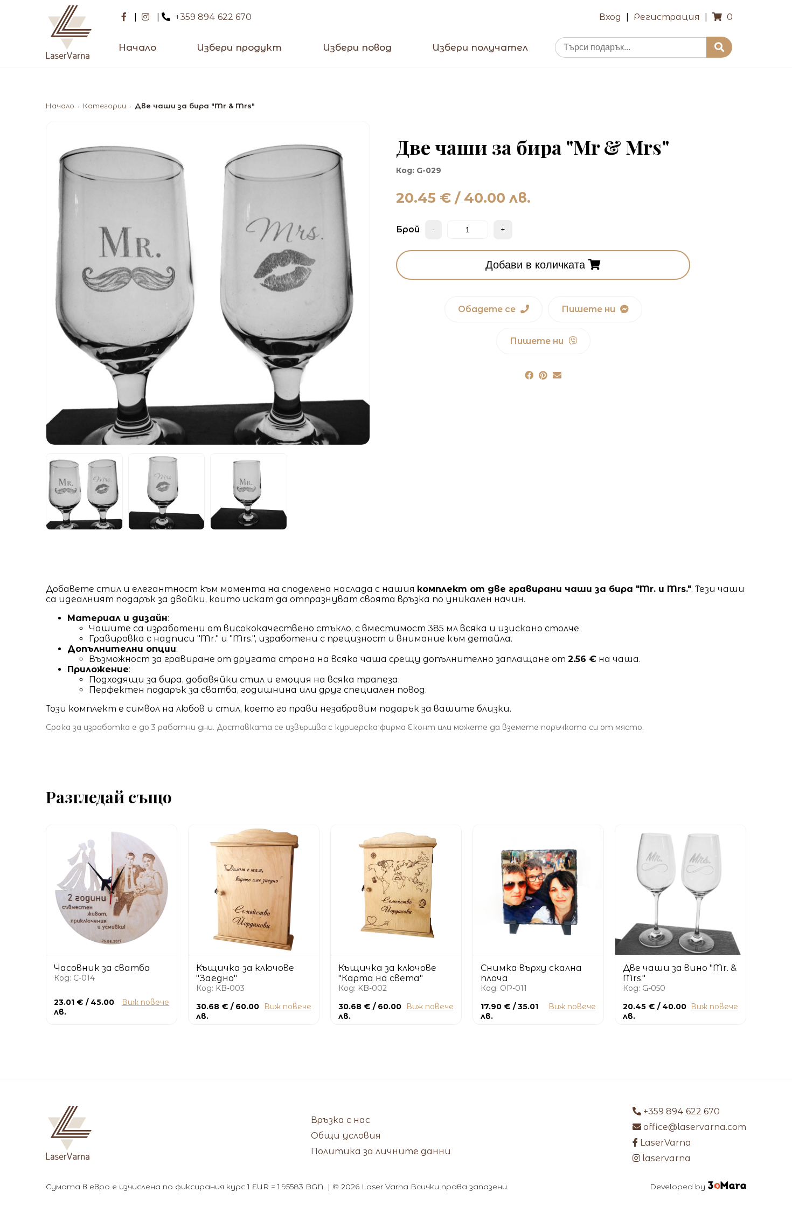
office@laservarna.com (693, 1127)
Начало (137, 47)
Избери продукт (239, 47)
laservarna (665, 1158)
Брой (408, 229)
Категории (104, 106)
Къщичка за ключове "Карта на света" (387, 973)
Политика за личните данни (381, 1151)
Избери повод (357, 47)
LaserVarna (664, 1143)
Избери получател (480, 47)
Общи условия (346, 1136)
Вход (610, 17)
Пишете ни (589, 309)
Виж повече (145, 1002)
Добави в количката (536, 265)
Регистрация (667, 17)
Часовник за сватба (102, 968)
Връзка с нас (340, 1120)
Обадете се (488, 309)
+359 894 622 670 (213, 17)
